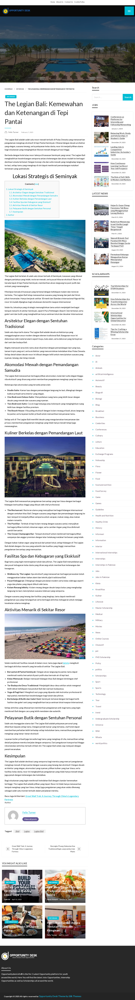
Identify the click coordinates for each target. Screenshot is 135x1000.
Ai (96, 362)
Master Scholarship (103, 608)
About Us (59, 2)
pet (96, 651)
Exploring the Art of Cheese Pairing (21, 928)
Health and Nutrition (104, 515)
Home (52, 2)
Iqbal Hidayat (52, 899)
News (97, 632)
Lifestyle (99, 602)
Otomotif (99, 645)
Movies (98, 626)
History (98, 528)
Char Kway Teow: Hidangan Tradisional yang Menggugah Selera (65, 890)
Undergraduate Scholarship (107, 719)
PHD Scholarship (102, 657)
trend (97, 712)
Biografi (99, 392)
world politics (101, 743)
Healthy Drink (101, 522)
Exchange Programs (104, 454)
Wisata (98, 737)
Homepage (9, 89)
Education (99, 448)
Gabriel (7, 899)
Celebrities (100, 423)
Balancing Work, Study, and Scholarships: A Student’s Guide (121, 135)
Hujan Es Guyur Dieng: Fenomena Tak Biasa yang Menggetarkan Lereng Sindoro (120, 209)
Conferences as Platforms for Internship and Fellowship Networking (121, 121)
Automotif (100, 380)
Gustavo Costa (10, 935)
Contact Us (69, 2)
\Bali (17, 831)
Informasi (20, 89)
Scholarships (101, 675)
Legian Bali (39, 831)
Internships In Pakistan (105, 565)
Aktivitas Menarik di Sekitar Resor (26, 205)
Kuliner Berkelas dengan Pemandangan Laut (30, 199)
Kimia (97, 583)
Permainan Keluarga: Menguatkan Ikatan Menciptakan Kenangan (120, 258)
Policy (98, 663)
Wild (97, 731)
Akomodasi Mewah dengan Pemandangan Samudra (33, 195)
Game (97, 497)
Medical (98, 614)
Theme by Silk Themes (69, 996)
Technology (100, 694)
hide (36, 184)
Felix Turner (13, 132)
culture (98, 442)
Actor (97, 355)
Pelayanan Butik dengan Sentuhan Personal (30, 208)
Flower (98, 472)
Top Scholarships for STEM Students (120, 287)
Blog (97, 405)
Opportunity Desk (48, 996)
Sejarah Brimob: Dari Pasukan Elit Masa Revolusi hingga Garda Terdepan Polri (120, 242)
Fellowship (100, 460)
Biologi (98, 399)
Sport (97, 682)
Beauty (98, 386)
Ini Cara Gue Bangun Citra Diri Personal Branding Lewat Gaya (20, 890)
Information (11, 922)
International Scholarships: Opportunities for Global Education (118, 317)
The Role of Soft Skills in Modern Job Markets (121, 178)
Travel (98, 706)
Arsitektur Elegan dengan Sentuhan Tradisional (31, 192)
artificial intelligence (104, 374)
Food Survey (100, 491)
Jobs (97, 571)
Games (98, 503)
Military (99, 620)
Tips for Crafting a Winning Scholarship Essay (119, 331)
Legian (27, 831)
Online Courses (102, 638)
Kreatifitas (100, 589)
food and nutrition (103, 485)
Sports (98, 688)
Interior (98, 546)
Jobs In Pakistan (102, 577)
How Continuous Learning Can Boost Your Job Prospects (119, 166)
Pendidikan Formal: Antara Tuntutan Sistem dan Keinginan (63, 926)
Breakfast (99, 411)
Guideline (99, 509)
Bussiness (99, 417)
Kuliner (98, 595)
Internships (100, 558)
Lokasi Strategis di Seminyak (19, 189)
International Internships (106, 552)
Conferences (101, 429)
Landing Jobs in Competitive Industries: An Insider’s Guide (121, 151)
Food (97, 479)
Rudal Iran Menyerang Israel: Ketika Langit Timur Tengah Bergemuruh (120, 226)
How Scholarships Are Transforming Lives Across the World (120, 301)
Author (10, 215)
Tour (97, 700)
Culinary (99, 435)
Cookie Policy (79, 2)
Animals (98, 368)
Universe (99, 725)
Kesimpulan (16, 212)
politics (98, 669)
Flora (97, 466)
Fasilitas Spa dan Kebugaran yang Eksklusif (30, 202)
